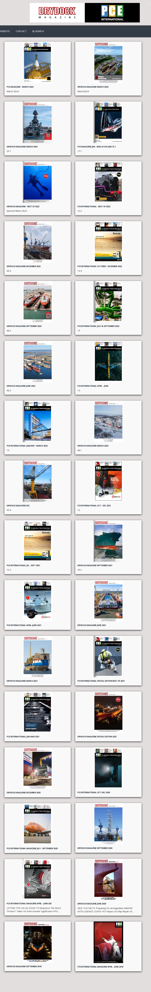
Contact (21, 31)
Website (5, 31)
